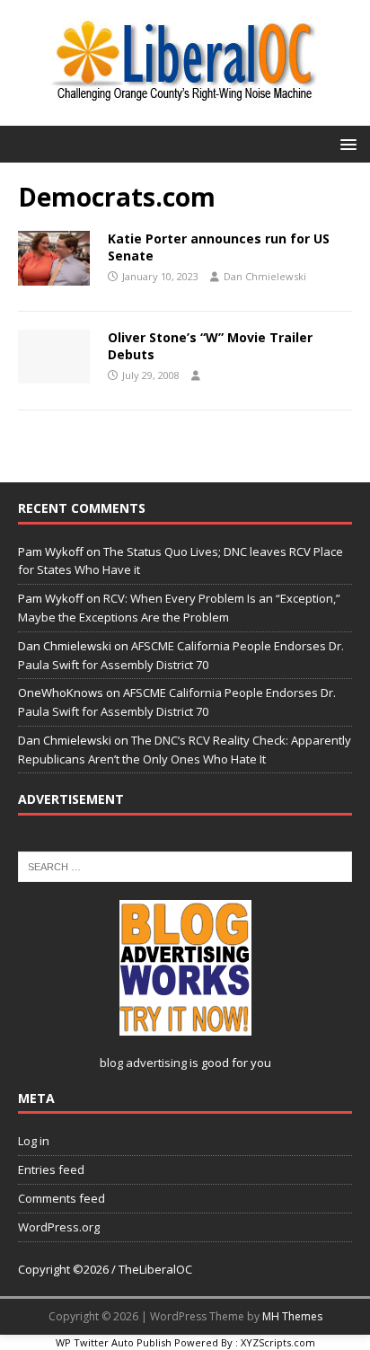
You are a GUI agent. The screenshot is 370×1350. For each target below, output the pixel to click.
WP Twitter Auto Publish (114, 1342)
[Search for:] (185, 865)
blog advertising (143, 1062)
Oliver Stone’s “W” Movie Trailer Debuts (210, 345)
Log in (33, 1141)
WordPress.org (59, 1227)
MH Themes (292, 1316)
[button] (345, 143)
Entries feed (51, 1169)
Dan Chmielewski (265, 276)
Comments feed (61, 1198)
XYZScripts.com (278, 1342)
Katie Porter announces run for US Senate (219, 246)
